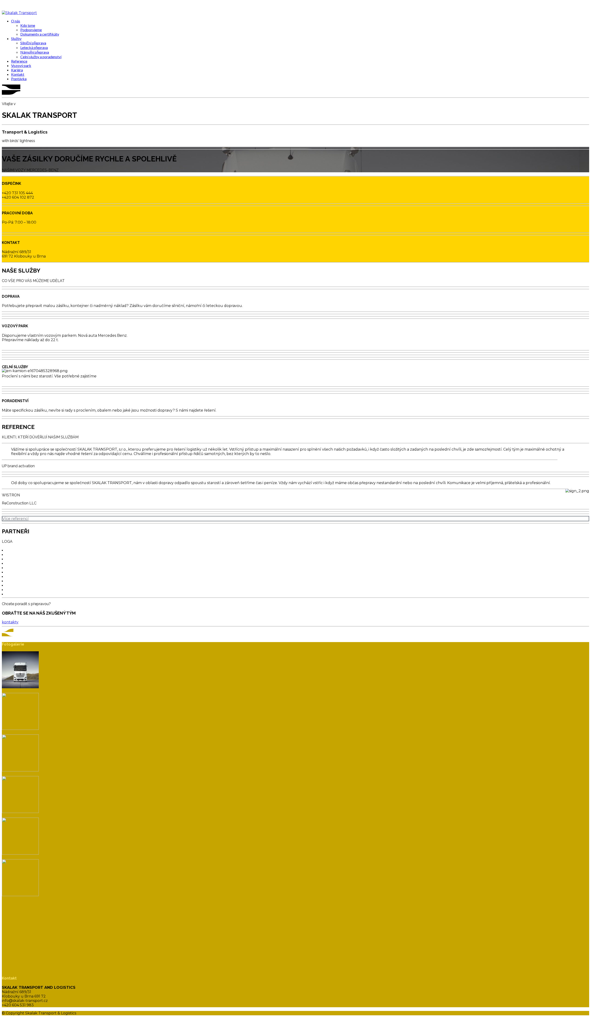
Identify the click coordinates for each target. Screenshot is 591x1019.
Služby (16, 38)
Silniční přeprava (33, 43)
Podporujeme (31, 29)
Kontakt (17, 74)
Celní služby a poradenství (40, 57)
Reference (19, 61)
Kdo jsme (27, 25)
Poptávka (19, 78)
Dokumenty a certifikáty (39, 34)
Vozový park (21, 65)
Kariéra (17, 70)
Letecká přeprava (34, 47)
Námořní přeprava (34, 52)
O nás (15, 21)
